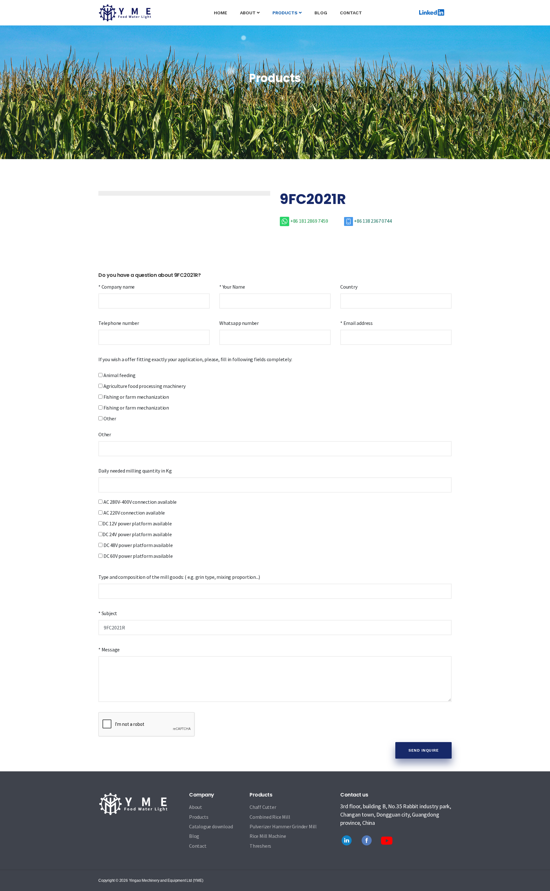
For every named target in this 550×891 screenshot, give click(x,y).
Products (198, 817)
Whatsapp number (239, 323)
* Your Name (232, 287)
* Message (109, 649)
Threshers (260, 846)
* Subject (107, 613)
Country (348, 287)
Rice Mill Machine (268, 836)
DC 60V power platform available (137, 556)
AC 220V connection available (133, 512)
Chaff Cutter (263, 807)
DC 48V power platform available (137, 545)
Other (109, 418)
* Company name (116, 287)
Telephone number (118, 323)
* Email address (356, 323)
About (248, 12)
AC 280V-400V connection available (139, 502)
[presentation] (120, 189)
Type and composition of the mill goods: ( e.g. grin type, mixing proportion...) (179, 577)
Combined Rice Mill (270, 817)
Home (224, 12)
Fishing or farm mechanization (135, 397)
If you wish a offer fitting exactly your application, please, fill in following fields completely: (195, 359)
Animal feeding (119, 375)
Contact (351, 12)
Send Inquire (423, 750)
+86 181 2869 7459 (309, 221)
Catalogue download (211, 826)
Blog (320, 12)
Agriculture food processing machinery (143, 386)
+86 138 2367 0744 (372, 221)
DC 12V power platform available (137, 523)
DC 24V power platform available (137, 534)
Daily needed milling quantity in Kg (135, 470)
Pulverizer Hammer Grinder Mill (283, 826)
